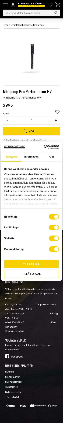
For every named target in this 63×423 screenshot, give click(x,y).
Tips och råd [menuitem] (12, 396)
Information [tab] (31, 156)
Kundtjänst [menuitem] (11, 386)
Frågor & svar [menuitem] (12, 376)
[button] (5, 5)
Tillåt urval (31, 273)
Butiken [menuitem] (9, 371)
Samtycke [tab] (11, 156)
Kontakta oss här (14, 331)
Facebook (17, 356)
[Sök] (56, 13)
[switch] (54, 227)
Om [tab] (51, 156)
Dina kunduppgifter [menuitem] (19, 365)
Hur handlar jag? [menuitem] (14, 381)
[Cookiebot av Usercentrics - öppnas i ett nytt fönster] (44, 147)
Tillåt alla (31, 264)
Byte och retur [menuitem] (13, 391)
